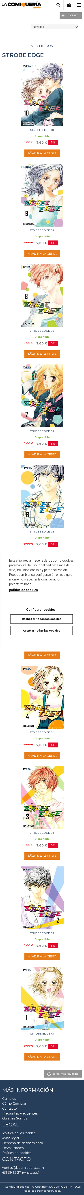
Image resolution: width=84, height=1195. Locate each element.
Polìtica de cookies (16, 1153)
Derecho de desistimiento (22, 1143)
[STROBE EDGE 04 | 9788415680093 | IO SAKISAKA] (42, 697)
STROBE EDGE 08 (42, 330)
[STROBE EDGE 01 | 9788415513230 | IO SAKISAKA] (42, 998)
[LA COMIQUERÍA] (21, 5)
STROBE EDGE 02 (42, 933)
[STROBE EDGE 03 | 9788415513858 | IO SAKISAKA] (42, 797)
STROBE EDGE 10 (42, 130)
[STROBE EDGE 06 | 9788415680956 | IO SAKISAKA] (42, 496)
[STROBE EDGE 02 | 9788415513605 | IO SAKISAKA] (42, 897)
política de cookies (23, 590)
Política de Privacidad (19, 1133)
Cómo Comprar (14, 1104)
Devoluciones (13, 1148)
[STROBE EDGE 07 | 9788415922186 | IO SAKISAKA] (42, 395)
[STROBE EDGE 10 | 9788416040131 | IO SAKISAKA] (42, 94)
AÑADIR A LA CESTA (42, 153)
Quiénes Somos (14, 1118)
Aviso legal (10, 1138)
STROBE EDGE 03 (42, 832)
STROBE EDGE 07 (42, 431)
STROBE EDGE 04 (42, 732)
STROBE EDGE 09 (42, 230)
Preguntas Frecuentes (20, 1113)
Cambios (9, 1099)
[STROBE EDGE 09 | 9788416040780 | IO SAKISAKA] (42, 195)
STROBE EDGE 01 (42, 1033)
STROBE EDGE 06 (42, 531)
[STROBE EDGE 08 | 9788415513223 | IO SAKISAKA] (42, 295)
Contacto (9, 1108)
